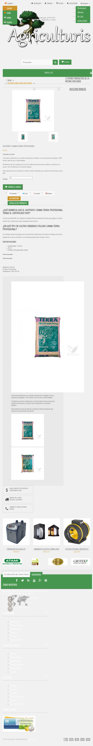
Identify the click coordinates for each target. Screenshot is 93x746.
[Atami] (12, 565)
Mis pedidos (13, 690)
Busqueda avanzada (15, 629)
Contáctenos (13, 633)
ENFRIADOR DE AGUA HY (16, 549)
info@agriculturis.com (23, 608)
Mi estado (12, 700)
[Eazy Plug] (35, 565)
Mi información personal (17, 697)
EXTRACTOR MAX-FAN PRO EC (77, 549)
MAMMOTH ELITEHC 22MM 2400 (46, 549)
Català (9, 13)
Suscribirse (36, 574)
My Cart (80, 17)
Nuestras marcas (78, 89)
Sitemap (80, 12)
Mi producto (13, 686)
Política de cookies (15, 668)
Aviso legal (13, 654)
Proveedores (13, 636)
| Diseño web (31, 739)
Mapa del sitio (14, 622)
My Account (82, 8)
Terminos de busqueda (16, 625)
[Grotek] (80, 565)
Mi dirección (13, 693)
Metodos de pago (15, 661)
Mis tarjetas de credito (16, 704)
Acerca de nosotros (15, 640)
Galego (9, 17)
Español (9, 8)
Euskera (9, 22)
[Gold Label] (57, 565)
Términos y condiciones (17, 665)
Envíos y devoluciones (16, 657)
